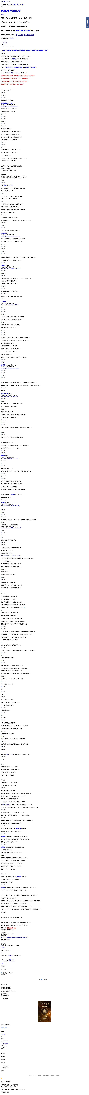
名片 (4, 44)
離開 (8, 1092)
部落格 (5, 42)
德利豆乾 (3, 233)
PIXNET (34, 1075)
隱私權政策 (52, 1075)
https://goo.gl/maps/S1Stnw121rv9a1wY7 (10, 106)
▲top (2, 963)
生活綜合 (12, 38)
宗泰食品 (13, 494)
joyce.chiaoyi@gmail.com (25, 35)
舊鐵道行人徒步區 (8, 185)
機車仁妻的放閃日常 (11, 11)
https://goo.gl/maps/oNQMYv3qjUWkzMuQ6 (11, 527)
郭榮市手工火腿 (9, 754)
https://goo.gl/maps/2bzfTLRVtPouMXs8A (10, 236)
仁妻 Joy (3, 947)
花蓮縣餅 (3, 265)
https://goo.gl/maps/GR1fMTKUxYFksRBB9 (11, 268)
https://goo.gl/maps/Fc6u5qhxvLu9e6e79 (10, 304)
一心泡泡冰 (3, 301)
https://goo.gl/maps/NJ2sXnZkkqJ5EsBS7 (10, 368)
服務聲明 (58, 1075)
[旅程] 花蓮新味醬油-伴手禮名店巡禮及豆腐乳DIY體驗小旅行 (25, 50)
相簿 (4, 41)
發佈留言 (3, 974)
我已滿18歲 (3, 1092)
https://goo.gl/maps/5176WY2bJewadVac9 (10, 458)
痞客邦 (10, 955)
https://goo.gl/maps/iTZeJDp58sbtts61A (9, 396)
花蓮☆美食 (12, 961)
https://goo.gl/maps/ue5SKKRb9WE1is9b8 (10, 505)
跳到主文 (3, 14)
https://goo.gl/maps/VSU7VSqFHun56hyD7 (10, 555)
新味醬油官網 (6, 804)
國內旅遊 (11, 959)
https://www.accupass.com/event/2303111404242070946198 (14, 937)
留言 (13, 955)
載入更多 (3, 966)
